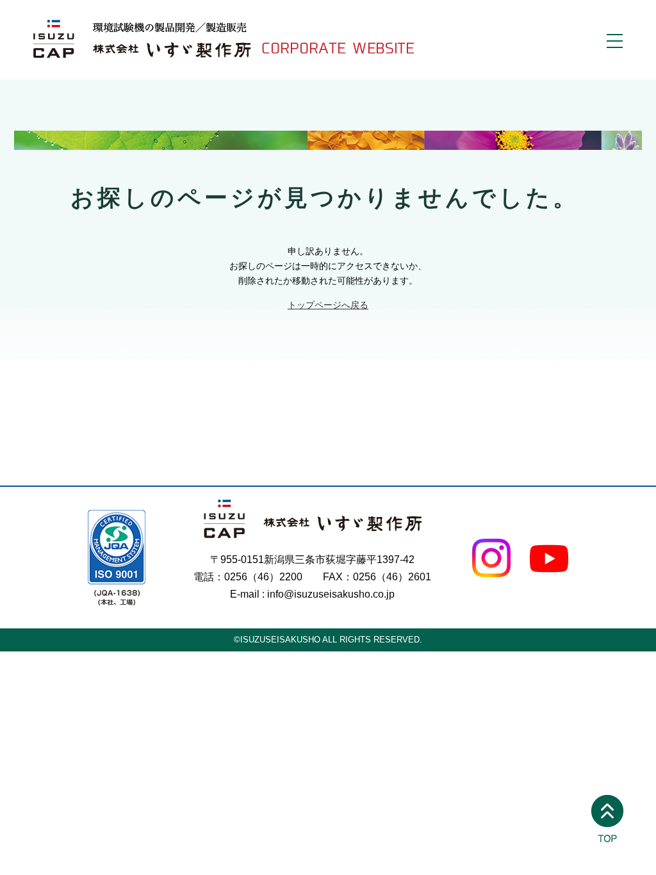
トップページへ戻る (328, 305)
